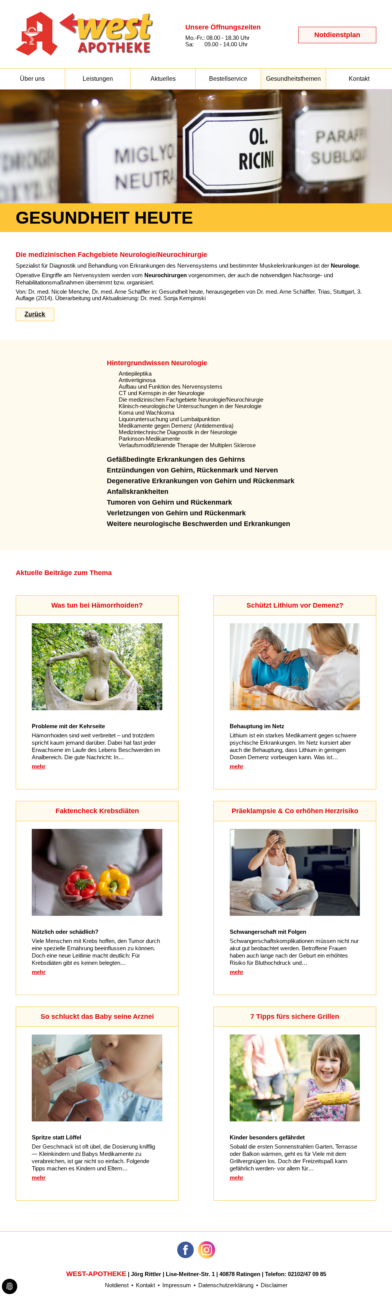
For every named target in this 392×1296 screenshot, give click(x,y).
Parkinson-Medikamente (149, 438)
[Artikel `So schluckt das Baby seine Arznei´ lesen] (97, 1119)
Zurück (34, 314)
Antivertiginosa (137, 380)
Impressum (176, 1285)
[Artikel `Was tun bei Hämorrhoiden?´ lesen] (97, 708)
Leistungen (98, 78)
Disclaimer (274, 1285)
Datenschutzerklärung (225, 1285)
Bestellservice (228, 78)
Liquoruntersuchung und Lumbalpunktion (169, 419)
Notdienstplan (337, 35)
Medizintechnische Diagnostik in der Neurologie (178, 432)
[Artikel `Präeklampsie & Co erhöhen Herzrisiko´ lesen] (295, 913)
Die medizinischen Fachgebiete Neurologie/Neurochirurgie (191, 399)
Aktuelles (163, 78)
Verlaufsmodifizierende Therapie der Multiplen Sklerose (187, 445)
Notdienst (117, 1285)
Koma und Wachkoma (146, 412)
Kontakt (359, 78)
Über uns (32, 78)
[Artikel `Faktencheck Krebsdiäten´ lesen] (97, 913)
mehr (39, 766)
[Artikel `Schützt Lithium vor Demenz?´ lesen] (295, 708)
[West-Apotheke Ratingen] (85, 53)
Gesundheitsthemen (293, 78)
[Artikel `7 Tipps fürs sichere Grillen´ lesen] (295, 1119)
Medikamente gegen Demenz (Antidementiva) (176, 425)
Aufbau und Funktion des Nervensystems (170, 386)
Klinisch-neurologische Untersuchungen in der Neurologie (190, 406)
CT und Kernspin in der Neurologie (161, 393)
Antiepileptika (135, 373)
